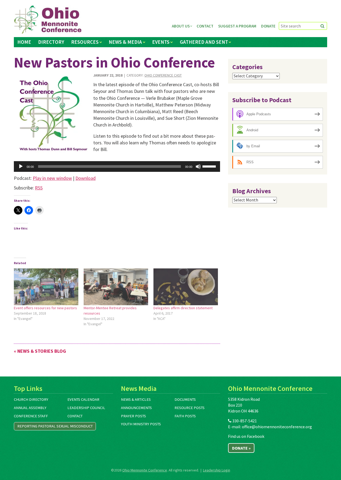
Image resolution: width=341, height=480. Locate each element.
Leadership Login (216, 470)
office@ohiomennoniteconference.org (277, 426)
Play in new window (52, 178)
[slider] (209, 166)
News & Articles (136, 399)
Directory (51, 42)
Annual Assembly (30, 407)
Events (160, 42)
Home (24, 42)
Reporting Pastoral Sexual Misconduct (55, 426)
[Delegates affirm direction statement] (185, 286)
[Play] (20, 166)
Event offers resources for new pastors (45, 308)
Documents (185, 399)
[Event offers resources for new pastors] (46, 286)
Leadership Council (86, 407)
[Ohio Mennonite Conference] (48, 20)
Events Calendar (83, 399)
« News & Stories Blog (40, 351)
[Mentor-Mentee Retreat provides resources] (116, 286)
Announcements (136, 407)
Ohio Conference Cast (163, 75)
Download (85, 178)
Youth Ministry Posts (141, 424)
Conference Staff (31, 416)
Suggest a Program (237, 26)
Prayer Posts (133, 416)
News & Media (125, 42)
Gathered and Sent (204, 42)
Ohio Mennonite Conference (144, 470)
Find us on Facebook (246, 436)
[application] (117, 166)
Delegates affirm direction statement (183, 308)
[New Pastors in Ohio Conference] (52, 113)
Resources (85, 42)
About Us (181, 26)
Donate (268, 26)
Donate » (241, 448)
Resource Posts (189, 407)
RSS (39, 188)
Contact (205, 26)
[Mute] (198, 166)
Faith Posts (185, 416)
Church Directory (31, 399)
